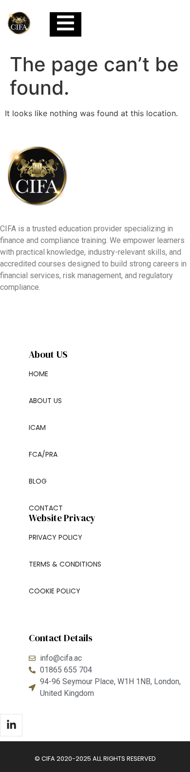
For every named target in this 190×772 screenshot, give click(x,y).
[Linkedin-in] (11, 725)
